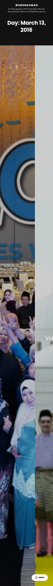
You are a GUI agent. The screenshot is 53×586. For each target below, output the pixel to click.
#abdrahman (26, 5)
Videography (32, 338)
